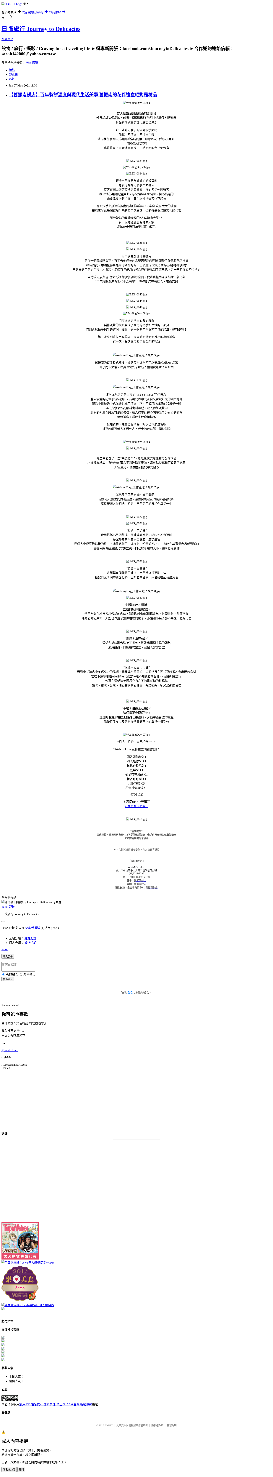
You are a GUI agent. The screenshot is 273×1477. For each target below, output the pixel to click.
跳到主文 (7, 39)
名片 (12, 79)
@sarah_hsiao (9, 1050)
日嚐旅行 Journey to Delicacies (40, 28)
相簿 (12, 70)
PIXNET (109, 1425)
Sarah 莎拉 (8, 906)
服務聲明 (172, 1425)
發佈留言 (8, 979)
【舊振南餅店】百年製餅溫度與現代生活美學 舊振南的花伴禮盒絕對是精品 (83, 94)
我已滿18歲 (9, 1469)
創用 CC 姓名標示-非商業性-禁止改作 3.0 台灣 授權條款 (55, 1404)
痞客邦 (29, 927)
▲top (4, 949)
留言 (38, 927)
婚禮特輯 (30, 942)
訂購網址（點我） (136, 806)
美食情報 (32, 62)
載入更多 (8, 956)
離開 (21, 1469)
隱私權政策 (157, 1425)
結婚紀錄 (30, 938)
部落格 (13, 74)
